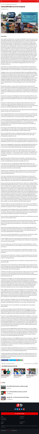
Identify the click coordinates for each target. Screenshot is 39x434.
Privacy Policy (21, 418)
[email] (22, 360)
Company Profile (22, 416)
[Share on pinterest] (17, 360)
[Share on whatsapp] (20, 360)
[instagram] (19, 409)
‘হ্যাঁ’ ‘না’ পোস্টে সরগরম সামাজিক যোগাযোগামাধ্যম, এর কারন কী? (16, 392)
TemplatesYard (8, 432)
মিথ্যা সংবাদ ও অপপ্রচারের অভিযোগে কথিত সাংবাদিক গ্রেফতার (31, 376)
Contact (2, 416)
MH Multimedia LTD (9, 430)
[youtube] (24, 409)
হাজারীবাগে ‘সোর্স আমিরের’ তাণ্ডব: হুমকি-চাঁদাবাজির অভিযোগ (6, 376)
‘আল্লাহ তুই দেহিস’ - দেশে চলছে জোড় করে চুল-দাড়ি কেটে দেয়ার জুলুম (17, 397)
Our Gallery (21, 423)
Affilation (2, 423)
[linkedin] (21, 409)
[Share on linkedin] (19, 360)
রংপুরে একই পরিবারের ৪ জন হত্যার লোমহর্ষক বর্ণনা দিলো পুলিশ (19, 376)
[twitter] (17, 409)
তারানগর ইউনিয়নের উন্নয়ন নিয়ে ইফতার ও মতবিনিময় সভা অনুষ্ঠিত (17, 386)
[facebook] (15, 409)
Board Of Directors (3, 418)
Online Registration (22, 422)
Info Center (2, 422)
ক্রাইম (3, 4)
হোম (1, 4)
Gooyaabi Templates (16, 432)
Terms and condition (3, 419)
